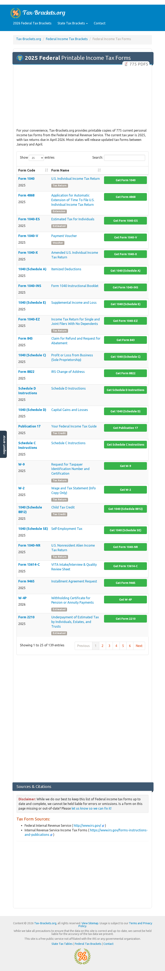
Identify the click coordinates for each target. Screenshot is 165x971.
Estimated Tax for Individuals (72, 219)
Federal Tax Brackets (88, 943)
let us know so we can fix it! (91, 808)
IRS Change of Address (68, 371)
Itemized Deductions (66, 269)
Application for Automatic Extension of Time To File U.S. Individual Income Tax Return (72, 199)
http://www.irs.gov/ (87, 825)
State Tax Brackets (72, 23)
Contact (99, 23)
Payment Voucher (64, 236)
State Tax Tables (62, 943)
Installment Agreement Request (74, 581)
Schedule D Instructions (68, 388)
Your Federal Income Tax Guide (74, 426)
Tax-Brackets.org (28, 39)
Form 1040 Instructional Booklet (74, 286)
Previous (83, 646)
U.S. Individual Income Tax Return (75, 178)
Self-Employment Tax (66, 528)
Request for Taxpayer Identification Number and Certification (70, 469)
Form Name (60, 170)
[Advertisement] (82, 97)
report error (4, 444)
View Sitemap (89, 923)
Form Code (26, 170)
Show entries (37, 157)
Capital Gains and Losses (69, 410)
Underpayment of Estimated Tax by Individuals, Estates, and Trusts (75, 621)
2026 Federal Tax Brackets (32, 23)
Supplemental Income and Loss (74, 302)
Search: (97, 157)
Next (139, 646)
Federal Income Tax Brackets (67, 39)
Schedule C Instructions (68, 443)
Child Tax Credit (63, 507)
